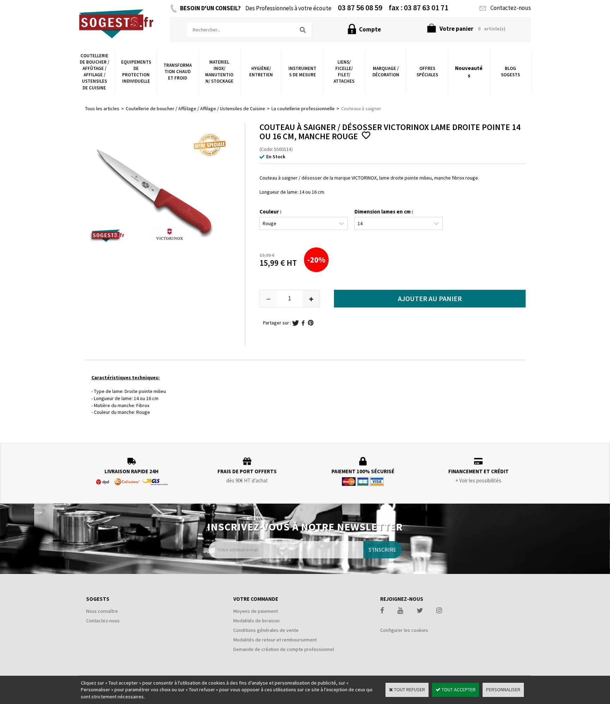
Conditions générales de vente (266, 630)
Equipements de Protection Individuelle (136, 71)
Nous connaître (102, 611)
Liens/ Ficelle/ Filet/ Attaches (344, 71)
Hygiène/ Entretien (261, 71)
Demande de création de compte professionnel (283, 649)
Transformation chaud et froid (177, 71)
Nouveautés (469, 72)
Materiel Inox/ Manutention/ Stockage (219, 71)
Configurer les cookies (404, 630)
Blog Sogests (510, 71)
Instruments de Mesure (302, 71)
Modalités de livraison (256, 620)
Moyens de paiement (255, 611)
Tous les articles (102, 108)
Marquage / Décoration (385, 71)
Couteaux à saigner (361, 108)
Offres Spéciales (427, 71)
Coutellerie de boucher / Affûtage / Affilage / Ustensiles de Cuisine (94, 72)
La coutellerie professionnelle (303, 108)
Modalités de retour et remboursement (275, 639)
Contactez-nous (103, 620)
